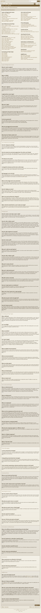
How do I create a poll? (5, 40)
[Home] (3, 1)
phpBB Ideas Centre (6, 583)
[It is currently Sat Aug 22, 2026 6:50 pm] (38, 7)
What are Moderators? (24, 14)
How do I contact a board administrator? (27, 59)
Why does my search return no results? (27, 36)
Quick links (3, 4)
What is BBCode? (4, 53)
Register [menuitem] (38, 4)
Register (10, 5)
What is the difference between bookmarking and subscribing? (28, 43)
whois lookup (29, 589)
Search (3, 5)
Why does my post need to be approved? (8, 48)
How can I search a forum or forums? (26, 35)
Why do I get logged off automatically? (8, 20)
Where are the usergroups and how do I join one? (28, 16)
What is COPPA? (4, 14)
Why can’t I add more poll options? (7, 41)
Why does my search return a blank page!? (27, 37)
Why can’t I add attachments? (6, 44)
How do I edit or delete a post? (6, 38)
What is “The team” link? (24, 20)
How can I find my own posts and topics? (27, 39)
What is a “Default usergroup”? (25, 19)
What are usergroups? (24, 15)
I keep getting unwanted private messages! (27, 25)
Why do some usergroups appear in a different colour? (29, 18)
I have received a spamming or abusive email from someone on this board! (29, 27)
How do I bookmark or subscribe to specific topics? (29, 45)
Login (6, 5)
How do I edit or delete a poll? (6, 42)
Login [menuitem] (36, 4)
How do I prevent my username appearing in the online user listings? (10, 27)
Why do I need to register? (6, 13)
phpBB (23, 176)
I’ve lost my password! (5, 19)
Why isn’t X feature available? (25, 56)
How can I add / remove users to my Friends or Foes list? (30, 31)
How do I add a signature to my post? (7, 39)
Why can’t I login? (4, 17)
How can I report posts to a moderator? (8, 46)
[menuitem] (35, 4)
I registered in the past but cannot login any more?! (10, 18)
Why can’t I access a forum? (6, 43)
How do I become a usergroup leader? (27, 17)
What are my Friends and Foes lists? (26, 30)
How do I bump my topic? (6, 49)
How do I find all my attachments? (26, 51)
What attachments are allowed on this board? (28, 50)
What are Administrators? (25, 13)
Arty (18, 610)
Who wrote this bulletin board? (25, 55)
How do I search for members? (25, 38)
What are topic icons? (5, 60)
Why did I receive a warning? (6, 45)
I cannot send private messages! (26, 24)
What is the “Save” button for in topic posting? (9, 47)
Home (5, 3)
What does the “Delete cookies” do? (7, 21)
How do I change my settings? (6, 25)
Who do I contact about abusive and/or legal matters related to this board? (29, 58)
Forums (10, 3)
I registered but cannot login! (6, 16)
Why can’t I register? (5, 15)
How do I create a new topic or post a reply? (8, 37)
